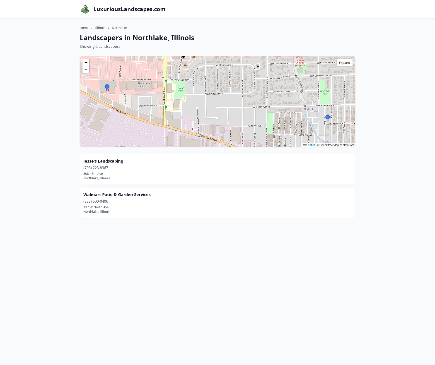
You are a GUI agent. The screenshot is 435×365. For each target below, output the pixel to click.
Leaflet (310, 145)
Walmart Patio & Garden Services (117, 194)
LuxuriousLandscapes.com (129, 9)
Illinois (100, 28)
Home (84, 28)
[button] (327, 117)
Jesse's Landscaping (103, 161)
